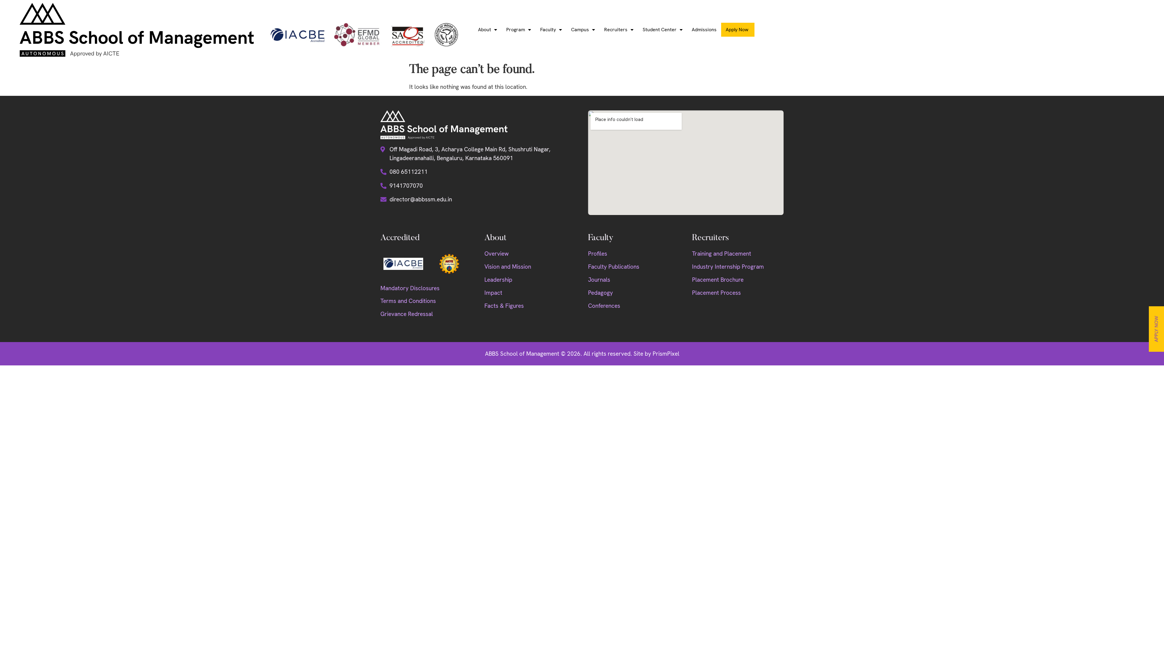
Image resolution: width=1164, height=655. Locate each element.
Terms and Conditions (408, 301)
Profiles (597, 253)
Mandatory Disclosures (410, 288)
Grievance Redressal (406, 314)
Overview (496, 253)
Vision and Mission (507, 266)
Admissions (704, 29)
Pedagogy (600, 293)
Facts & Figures (504, 306)
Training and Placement (721, 253)
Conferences (604, 306)
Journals (599, 280)
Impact (493, 293)
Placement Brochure (718, 280)
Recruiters (615, 29)
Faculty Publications (613, 266)
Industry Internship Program (728, 266)
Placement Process (716, 293)
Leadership (498, 280)
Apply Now (1156, 329)
